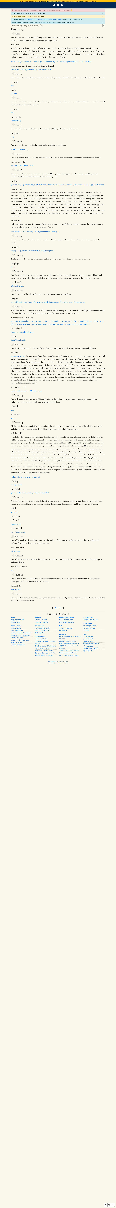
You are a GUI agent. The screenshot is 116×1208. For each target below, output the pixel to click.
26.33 (16, 321)
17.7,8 (44, 321)
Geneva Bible (15, 622)
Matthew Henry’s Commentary (21, 633)
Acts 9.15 (14, 165)
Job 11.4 (14, 324)
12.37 (12, 532)
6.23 (12, 340)
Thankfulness (69, 650)
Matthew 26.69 (27, 231)
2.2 (33, 165)
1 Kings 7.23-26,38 (31, 184)
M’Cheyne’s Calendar (66, 622)
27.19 (12, 302)
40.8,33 (19, 250)
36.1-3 (23, 356)
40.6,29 (18, 61)
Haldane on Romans (18, 645)
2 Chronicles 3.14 (17, 286)
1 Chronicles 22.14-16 (19, 477)
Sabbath (67, 641)
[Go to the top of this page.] (109, 1205)
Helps (61, 626)
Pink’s (55, 19)
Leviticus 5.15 (24, 493)
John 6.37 (24, 69)
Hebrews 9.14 (74, 61)
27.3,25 (32, 493)
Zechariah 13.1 (53, 184)
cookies (37, 10)
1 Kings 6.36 (26, 250)
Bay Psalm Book (41, 622)
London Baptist (90, 620)
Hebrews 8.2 (40, 324)
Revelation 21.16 (45, 69)
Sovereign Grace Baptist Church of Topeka (60, 663)
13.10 (81, 61)
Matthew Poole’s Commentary (21, 635)
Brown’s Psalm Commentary (20, 640)
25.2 (12, 485)
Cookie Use (89, 651)
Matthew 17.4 (99, 321)
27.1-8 (13, 61)
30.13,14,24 (15, 493)
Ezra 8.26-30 (29, 332)
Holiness (41, 639)
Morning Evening (42, 628)
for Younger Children (90, 626)
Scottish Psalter (41, 620)
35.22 (20, 485)
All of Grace (44, 655)
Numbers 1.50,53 (28, 321)
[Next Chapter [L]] (62, 5)
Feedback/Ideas (91, 648)
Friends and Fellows (92, 644)
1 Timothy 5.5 (54, 231)
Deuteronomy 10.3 (21, 149)
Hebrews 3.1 (64, 61)
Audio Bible (89, 641)
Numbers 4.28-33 (17, 332)
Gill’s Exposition (17, 630)
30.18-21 (14, 184)
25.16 (12, 321)
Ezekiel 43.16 (16, 69)
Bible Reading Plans (66, 617)
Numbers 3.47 (40, 493)
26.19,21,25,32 (16, 551)
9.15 (36, 321)
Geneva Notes (16, 628)
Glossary (89, 639)
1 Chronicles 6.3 (20, 340)
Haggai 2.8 (36, 477)
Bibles (13, 617)
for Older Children (89, 628)
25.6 (12, 149)
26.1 (22, 324)
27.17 (12, 570)
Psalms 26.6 (43, 184)
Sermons (62, 634)
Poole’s (43, 19)
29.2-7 (29, 477)
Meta (85, 634)
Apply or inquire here (68, 22)
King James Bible (17, 620)
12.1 (58, 61)
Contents (58, 608)
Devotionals (39, 626)
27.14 (12, 267)
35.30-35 (18, 356)
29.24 (16, 485)
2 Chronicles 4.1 (27, 61)
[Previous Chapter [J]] (54, 5)
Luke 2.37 (37, 231)
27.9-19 (13, 250)
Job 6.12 (14, 93)
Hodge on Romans (17, 642)
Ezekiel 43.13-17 (40, 61)
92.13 (48, 250)
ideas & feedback (39, 16)
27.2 (12, 85)
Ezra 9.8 (30, 302)
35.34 (12, 410)
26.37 (13, 589)
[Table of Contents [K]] (58, 5)
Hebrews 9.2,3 (29, 324)
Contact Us (89, 646)
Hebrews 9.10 (80, 184)
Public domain (51, 661)
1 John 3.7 (89, 184)
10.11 (39, 321)
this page (81, 1)
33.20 (58, 302)
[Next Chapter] (63, 608)
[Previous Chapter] (53, 608)
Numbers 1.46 (16, 524)
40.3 (20, 321)
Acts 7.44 (66, 321)
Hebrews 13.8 (33, 69)
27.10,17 (18, 589)
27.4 (12, 137)
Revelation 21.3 (84, 324)
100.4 (52, 250)
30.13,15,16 (14, 512)
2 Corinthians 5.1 (63, 324)
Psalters (38, 617)
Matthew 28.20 (36, 391)
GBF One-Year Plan (39, 13)
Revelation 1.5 (98, 184)
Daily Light (39, 633)
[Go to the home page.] (106, 1205)
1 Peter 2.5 (87, 61)
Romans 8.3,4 (51, 61)
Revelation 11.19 (76, 321)
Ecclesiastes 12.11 (40, 302)
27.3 (12, 112)
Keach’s (86, 630)
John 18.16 (45, 231)
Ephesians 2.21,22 (66, 302)
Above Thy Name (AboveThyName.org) (51, 1)
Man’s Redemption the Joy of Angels (69, 646)
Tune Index (89, 636)
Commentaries (16, 626)
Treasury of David (17, 638)
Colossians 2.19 (79, 302)
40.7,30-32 (21, 184)
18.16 (47, 493)
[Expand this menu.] (113, 1205)
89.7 (44, 250)
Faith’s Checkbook (42, 630)
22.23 (19, 324)
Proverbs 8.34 (16, 231)
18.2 (47, 321)
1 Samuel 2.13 (16, 120)
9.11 (46, 324)
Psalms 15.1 (52, 324)
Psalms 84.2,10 (36, 250)
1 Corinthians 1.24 (25, 165)
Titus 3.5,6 (71, 184)
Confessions (88, 617)
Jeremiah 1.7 (25, 391)
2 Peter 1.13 (74, 324)
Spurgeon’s (31, 19)
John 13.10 (62, 184)
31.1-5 (13, 356)
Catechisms (87, 623)
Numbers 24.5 (88, 321)
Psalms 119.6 (15, 391)
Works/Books (40, 636)
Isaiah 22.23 (51, 302)
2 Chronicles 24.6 (56, 321)
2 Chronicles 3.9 (21, 302)
